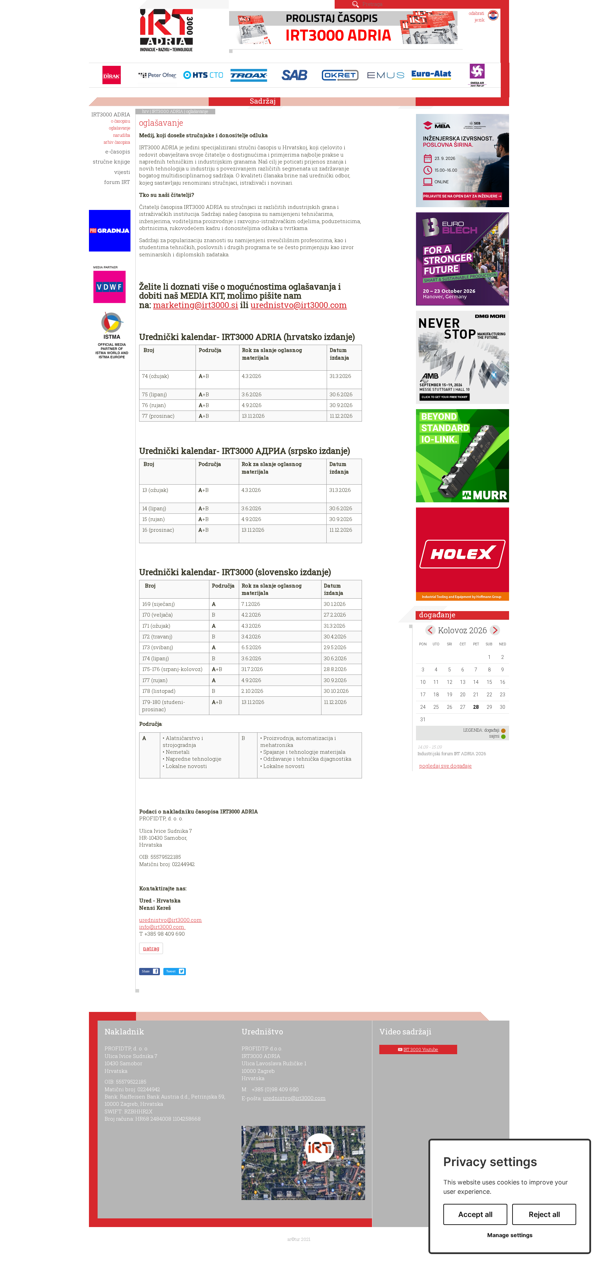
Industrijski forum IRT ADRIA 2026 (452, 753)
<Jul (430, 630)
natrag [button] (151, 948)
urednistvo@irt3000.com (299, 304)
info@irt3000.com (162, 926)
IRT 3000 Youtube (421, 1049)
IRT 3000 (168, 34)
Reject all (544, 1214)
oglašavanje (197, 111)
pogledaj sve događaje (445, 765)
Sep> (495, 630)
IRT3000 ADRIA (167, 111)
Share (146, 971)
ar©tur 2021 (299, 1239)
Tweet (170, 971)
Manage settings (510, 1235)
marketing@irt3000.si (195, 304)
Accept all (475, 1214)
